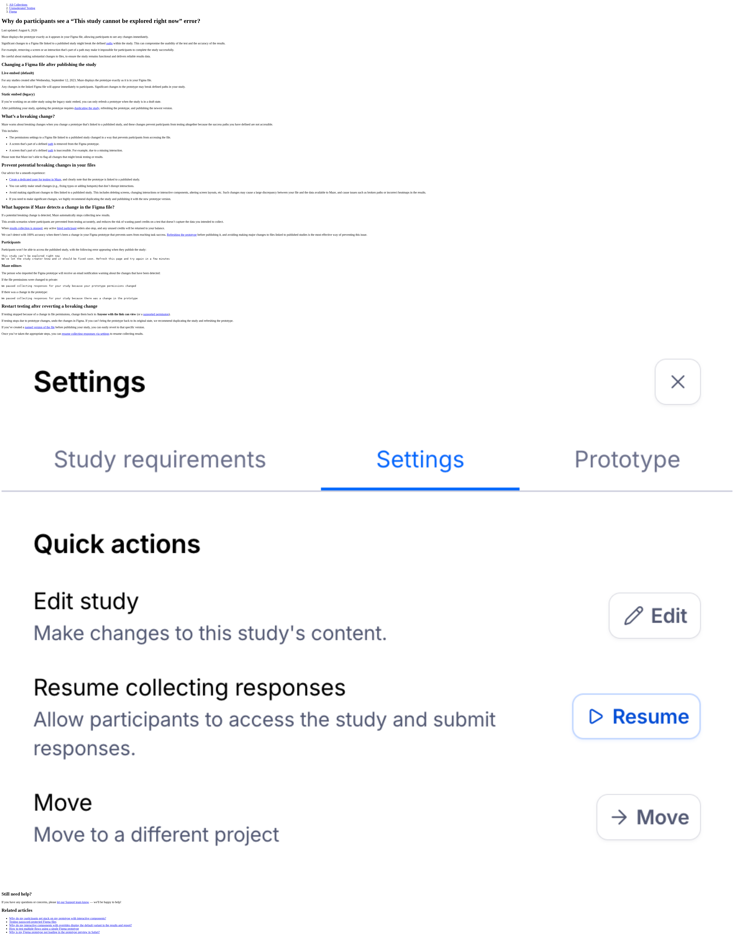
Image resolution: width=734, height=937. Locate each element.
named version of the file (40, 327)
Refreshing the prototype (182, 234)
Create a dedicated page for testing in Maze (35, 179)
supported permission (156, 314)
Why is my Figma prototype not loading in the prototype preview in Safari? (54, 932)
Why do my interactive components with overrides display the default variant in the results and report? (70, 925)
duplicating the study (86, 108)
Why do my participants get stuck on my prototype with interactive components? (57, 918)
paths (109, 43)
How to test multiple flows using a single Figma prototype (44, 928)
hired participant (66, 228)
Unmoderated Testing (22, 8)
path (50, 143)
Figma (13, 11)
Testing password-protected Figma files (32, 921)
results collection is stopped (26, 228)
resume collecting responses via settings (85, 333)
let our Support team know (73, 902)
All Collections (18, 4)
